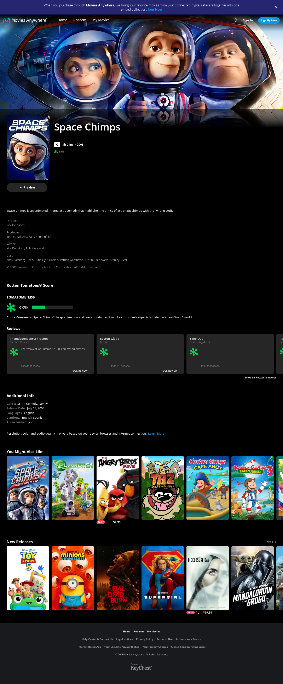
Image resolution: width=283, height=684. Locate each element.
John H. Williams (17, 237)
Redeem (79, 20)
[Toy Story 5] (28, 578)
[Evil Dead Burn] (118, 578)
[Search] (236, 20)
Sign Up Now (269, 20)
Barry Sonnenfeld (39, 237)
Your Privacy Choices (155, 647)
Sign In (248, 20)
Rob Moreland (35, 248)
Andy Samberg (16, 260)
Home (62, 20)
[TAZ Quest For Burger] (163, 488)
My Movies (101, 20)
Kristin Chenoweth (97, 260)
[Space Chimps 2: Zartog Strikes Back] (28, 488)
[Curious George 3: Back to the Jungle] (252, 488)
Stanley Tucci (118, 260)
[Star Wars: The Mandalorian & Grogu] (252, 578)
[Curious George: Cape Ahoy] (207, 488)
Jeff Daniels (51, 260)
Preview (29, 187)
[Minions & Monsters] (73, 578)
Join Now (155, 9)
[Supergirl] (163, 578)
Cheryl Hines (35, 260)
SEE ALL (271, 542)
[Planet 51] (73, 488)
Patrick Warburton (71, 260)
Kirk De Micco (15, 225)
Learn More (156, 433)
